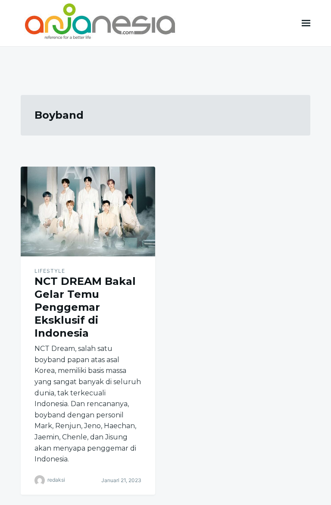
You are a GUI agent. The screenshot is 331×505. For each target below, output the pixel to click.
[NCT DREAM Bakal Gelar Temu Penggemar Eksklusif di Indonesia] (88, 211)
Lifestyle (49, 271)
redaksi (56, 480)
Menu (306, 23)
